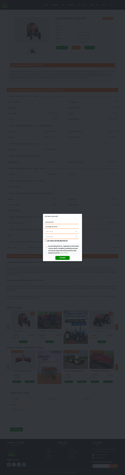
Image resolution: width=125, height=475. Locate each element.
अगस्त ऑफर (62, 258)
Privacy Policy (64, 253)
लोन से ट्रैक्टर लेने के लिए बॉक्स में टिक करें (57, 241)
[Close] (80, 216)
